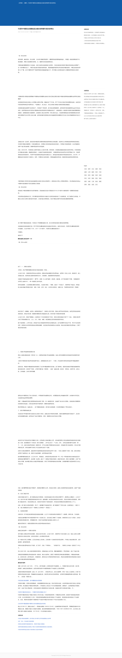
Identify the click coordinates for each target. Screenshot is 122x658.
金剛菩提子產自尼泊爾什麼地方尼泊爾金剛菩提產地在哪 (97, 99)
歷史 (96, 178)
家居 (89, 175)
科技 (100, 169)
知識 (93, 184)
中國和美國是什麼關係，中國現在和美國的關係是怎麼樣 (97, 43)
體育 (85, 181)
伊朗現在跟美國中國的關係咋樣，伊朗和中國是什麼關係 (31, 624)
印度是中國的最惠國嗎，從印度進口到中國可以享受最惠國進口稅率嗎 (34, 618)
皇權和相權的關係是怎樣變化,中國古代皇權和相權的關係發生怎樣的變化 (35, 626)
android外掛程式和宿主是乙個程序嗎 (93, 116)
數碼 (93, 172)
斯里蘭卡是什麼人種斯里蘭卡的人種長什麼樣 (94, 104)
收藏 (89, 181)
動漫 (96, 181)
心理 (89, 172)
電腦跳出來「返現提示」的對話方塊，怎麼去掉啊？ (96, 110)
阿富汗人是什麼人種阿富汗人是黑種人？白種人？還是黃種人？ (99, 107)
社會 (85, 169)
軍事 (85, 184)
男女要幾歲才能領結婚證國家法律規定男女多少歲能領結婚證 (98, 96)
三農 (93, 181)
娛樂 (85, 172)
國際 (25, 3)
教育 (89, 169)
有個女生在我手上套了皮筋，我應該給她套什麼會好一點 (97, 93)
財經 (96, 175)
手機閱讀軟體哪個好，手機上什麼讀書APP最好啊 (95, 113)
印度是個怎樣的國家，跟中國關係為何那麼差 (30, 580)
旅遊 (100, 175)
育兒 (85, 178)
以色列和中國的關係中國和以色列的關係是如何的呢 (32, 603)
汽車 (100, 172)
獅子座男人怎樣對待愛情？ (90, 118)
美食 (85, 175)
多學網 (20, 3)
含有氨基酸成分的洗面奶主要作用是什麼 (93, 102)
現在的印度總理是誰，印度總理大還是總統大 (94, 32)
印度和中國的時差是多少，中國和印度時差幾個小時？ (32, 592)
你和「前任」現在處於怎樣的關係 (26, 621)
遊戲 (93, 175)
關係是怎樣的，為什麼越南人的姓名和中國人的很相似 (96, 35)
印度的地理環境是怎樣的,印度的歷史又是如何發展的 (30, 629)
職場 (93, 178)
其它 (96, 184)
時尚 (96, 172)
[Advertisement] (59, 16)
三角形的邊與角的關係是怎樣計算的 (92, 40)
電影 (89, 184)
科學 (89, 178)
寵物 (100, 178)
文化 (93, 169)
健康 (96, 169)
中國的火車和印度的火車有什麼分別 (92, 38)
